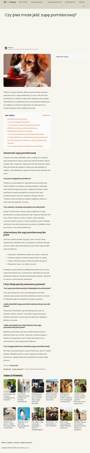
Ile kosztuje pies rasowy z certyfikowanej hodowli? (9, 397)
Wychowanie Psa (55, 2)
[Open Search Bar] (84, 6)
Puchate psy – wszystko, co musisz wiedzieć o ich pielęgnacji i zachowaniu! (66, 398)
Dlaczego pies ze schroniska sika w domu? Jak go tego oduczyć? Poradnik (37, 399)
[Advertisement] (45, 31)
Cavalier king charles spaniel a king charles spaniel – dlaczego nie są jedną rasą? (80, 399)
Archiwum (16, 442)
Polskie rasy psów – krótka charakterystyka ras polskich (9, 425)
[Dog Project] (10, 2)
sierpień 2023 (14, 365)
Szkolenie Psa (36, 2)
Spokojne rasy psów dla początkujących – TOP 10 (23, 425)
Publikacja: (15, 49)
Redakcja (10, 442)
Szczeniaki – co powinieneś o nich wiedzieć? (51, 424)
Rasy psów (23, 2)
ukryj (46, 115)
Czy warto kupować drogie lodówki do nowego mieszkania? (23, 398)
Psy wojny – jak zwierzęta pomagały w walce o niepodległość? (37, 426)
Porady (82, 2)
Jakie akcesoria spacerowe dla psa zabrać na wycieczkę (51, 397)
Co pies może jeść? (17, 369)
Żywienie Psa (70, 2)
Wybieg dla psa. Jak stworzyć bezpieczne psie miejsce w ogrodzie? (80, 426)
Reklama (3, 442)
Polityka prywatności (26, 442)
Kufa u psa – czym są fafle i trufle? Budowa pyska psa (65, 425)
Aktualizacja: (31, 49)
